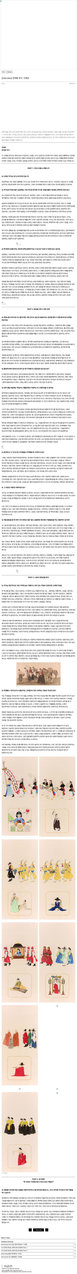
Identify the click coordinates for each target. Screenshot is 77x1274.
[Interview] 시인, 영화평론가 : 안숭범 (11, 1257)
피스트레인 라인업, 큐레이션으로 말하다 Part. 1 (14, 1247)
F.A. (4, 3)
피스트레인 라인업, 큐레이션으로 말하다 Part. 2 (14, 1250)
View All (38, 1230)
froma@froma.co (8, 1266)
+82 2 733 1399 (8, 1265)
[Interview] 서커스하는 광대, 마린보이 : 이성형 (14, 1244)
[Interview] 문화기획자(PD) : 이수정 (11, 1254)
